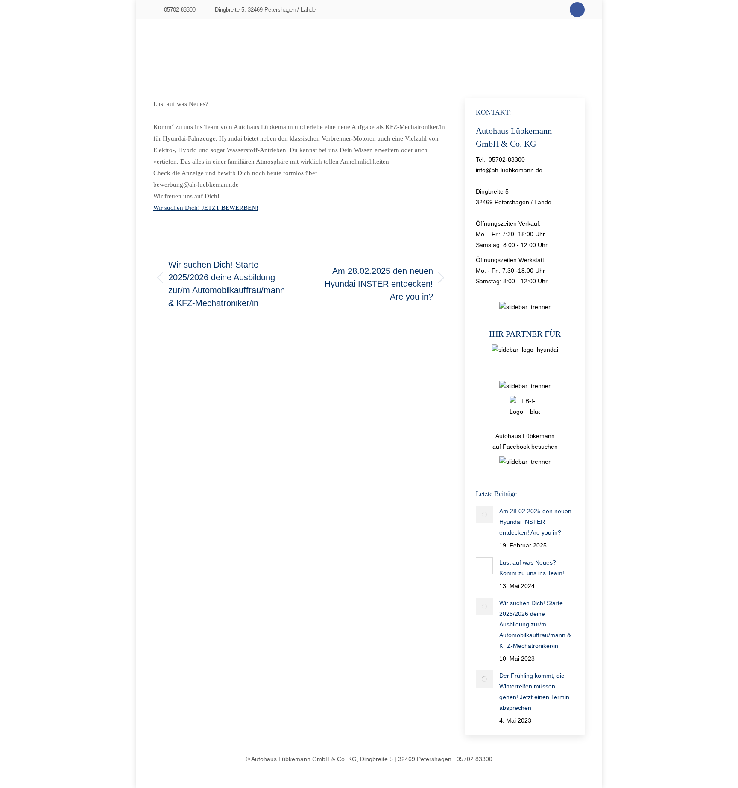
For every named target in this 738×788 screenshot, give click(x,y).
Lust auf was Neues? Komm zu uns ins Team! (531, 567)
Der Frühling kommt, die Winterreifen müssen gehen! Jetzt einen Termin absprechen (534, 691)
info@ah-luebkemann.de (509, 170)
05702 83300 (180, 9)
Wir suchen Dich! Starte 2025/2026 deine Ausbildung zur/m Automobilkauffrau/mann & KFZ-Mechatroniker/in (535, 624)
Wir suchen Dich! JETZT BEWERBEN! (205, 207)
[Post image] (484, 514)
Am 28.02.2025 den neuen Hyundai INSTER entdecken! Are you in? (535, 522)
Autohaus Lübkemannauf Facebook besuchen (525, 441)
